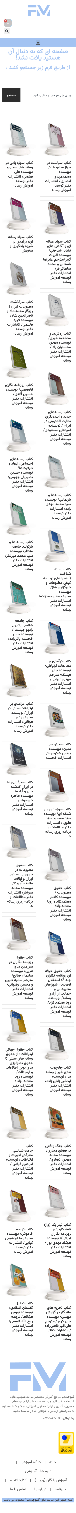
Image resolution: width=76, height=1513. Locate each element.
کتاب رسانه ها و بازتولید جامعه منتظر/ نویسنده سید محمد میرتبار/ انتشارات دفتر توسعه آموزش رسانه (19, 555)
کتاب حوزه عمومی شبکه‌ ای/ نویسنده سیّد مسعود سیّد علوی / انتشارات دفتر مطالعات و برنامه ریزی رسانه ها (57, 822)
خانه (52, 1462)
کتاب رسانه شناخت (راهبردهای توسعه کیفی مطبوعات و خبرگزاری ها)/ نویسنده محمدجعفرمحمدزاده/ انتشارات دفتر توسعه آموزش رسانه (55, 589)
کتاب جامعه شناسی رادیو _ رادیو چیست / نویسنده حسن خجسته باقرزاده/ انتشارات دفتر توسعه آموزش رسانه (20, 636)
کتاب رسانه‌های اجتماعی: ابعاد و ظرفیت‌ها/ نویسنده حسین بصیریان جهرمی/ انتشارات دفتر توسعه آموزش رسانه (20, 475)
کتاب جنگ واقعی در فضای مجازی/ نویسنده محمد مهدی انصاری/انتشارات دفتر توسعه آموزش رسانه (58, 1159)
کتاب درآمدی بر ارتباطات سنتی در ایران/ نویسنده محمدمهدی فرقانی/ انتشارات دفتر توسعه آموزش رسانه (20, 717)
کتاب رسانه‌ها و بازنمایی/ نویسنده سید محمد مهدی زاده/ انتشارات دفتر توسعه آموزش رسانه (58, 506)
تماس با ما (18, 1489)
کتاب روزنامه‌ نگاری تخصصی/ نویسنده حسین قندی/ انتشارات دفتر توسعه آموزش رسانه (19, 396)
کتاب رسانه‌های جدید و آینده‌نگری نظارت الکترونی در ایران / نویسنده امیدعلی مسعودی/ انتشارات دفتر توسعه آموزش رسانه (57, 428)
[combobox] (48, 95)
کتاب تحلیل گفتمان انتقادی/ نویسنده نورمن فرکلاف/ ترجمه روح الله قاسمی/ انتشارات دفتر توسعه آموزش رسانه (21, 1319)
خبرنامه (60, 1489)
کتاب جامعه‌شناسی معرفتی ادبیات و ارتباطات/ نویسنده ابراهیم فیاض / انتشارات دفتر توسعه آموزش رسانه (19, 1162)
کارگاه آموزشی (30, 1462)
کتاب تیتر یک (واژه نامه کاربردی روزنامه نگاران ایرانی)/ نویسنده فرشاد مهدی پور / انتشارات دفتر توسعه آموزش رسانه (57, 1240)
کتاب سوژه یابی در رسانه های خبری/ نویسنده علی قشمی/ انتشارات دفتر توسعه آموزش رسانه (19, 174)
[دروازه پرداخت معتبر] (38, 1443)
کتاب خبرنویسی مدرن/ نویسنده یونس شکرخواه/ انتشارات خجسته (58, 751)
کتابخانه (20, 1480)
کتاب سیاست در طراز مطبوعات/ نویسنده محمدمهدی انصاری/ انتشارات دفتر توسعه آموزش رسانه (58, 176)
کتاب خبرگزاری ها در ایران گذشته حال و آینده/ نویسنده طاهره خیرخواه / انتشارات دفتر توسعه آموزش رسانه (20, 798)
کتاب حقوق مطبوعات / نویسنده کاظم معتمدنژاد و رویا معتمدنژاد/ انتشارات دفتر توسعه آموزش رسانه (59, 904)
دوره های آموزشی (38, 1471)
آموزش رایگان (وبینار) (51, 1480)
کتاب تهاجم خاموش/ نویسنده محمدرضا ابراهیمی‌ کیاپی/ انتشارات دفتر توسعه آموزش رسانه (19, 1240)
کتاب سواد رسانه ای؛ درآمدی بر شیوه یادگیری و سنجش (20, 244)
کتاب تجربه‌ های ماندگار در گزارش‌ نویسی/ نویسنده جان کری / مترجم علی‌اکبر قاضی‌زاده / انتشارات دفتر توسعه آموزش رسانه (58, 1323)
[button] (7, 31)
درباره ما (40, 1489)
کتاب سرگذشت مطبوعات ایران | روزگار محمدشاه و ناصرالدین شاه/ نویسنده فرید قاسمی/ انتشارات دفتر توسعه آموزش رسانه (20, 318)
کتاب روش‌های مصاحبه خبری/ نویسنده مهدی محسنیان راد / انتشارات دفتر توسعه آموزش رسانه (59, 347)
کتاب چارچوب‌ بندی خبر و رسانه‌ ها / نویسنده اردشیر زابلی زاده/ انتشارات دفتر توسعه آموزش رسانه (58, 1081)
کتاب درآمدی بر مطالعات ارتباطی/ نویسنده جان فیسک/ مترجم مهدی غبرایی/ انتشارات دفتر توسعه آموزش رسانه (58, 677)
